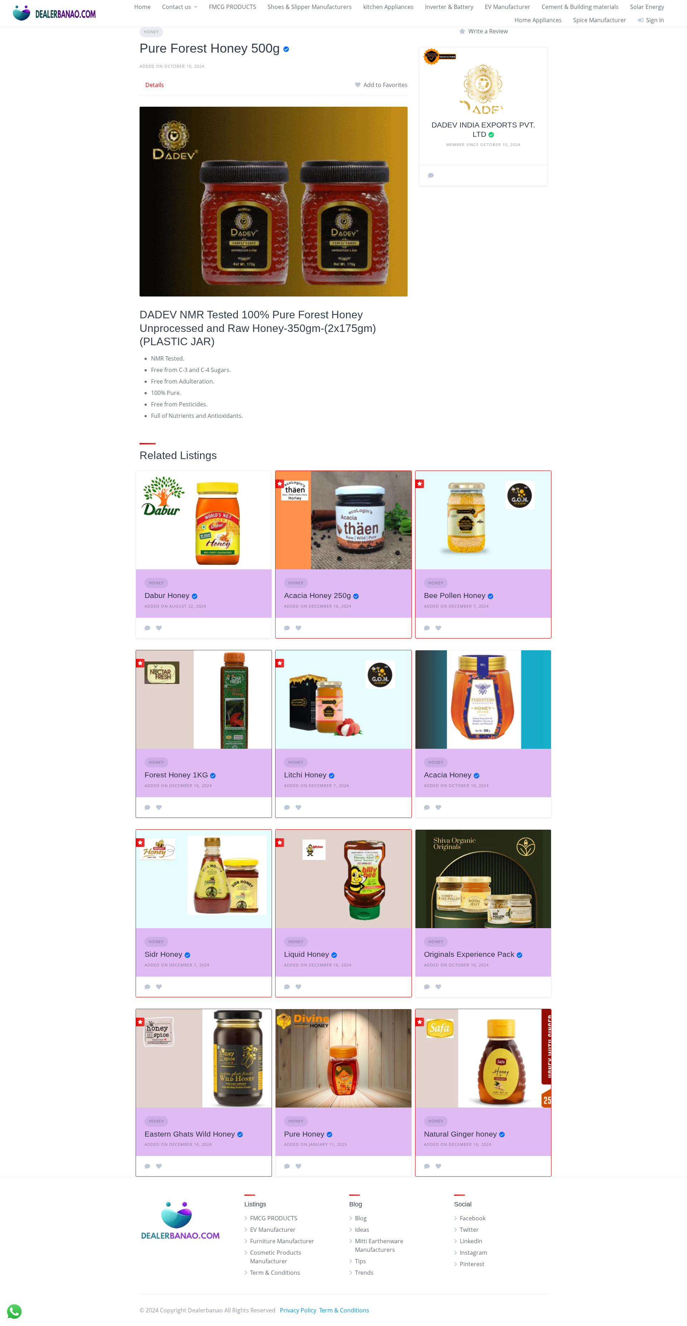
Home (142, 7)
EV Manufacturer (507, 7)
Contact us (176, 7)
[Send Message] (431, 175)
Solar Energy (647, 7)
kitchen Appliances (388, 7)
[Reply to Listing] (147, 628)
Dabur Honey (167, 595)
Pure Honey (304, 1134)
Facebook (473, 1218)
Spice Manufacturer (599, 20)
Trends (364, 1273)
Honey (151, 31)
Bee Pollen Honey (455, 595)
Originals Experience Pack (469, 954)
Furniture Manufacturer (282, 1241)
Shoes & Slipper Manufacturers (310, 7)
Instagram (473, 1253)
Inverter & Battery (449, 7)
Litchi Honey (305, 775)
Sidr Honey (163, 954)
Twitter (469, 1230)
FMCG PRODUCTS (232, 7)
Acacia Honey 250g (317, 595)
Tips (360, 1261)
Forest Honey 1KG (176, 775)
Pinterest (472, 1264)
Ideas (362, 1230)
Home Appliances (538, 20)
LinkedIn (471, 1241)
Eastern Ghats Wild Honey (190, 1134)
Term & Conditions (275, 1273)
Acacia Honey (448, 775)
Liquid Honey (306, 954)
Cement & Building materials (580, 7)
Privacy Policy (298, 1310)
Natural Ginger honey (460, 1134)
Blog (361, 1218)
